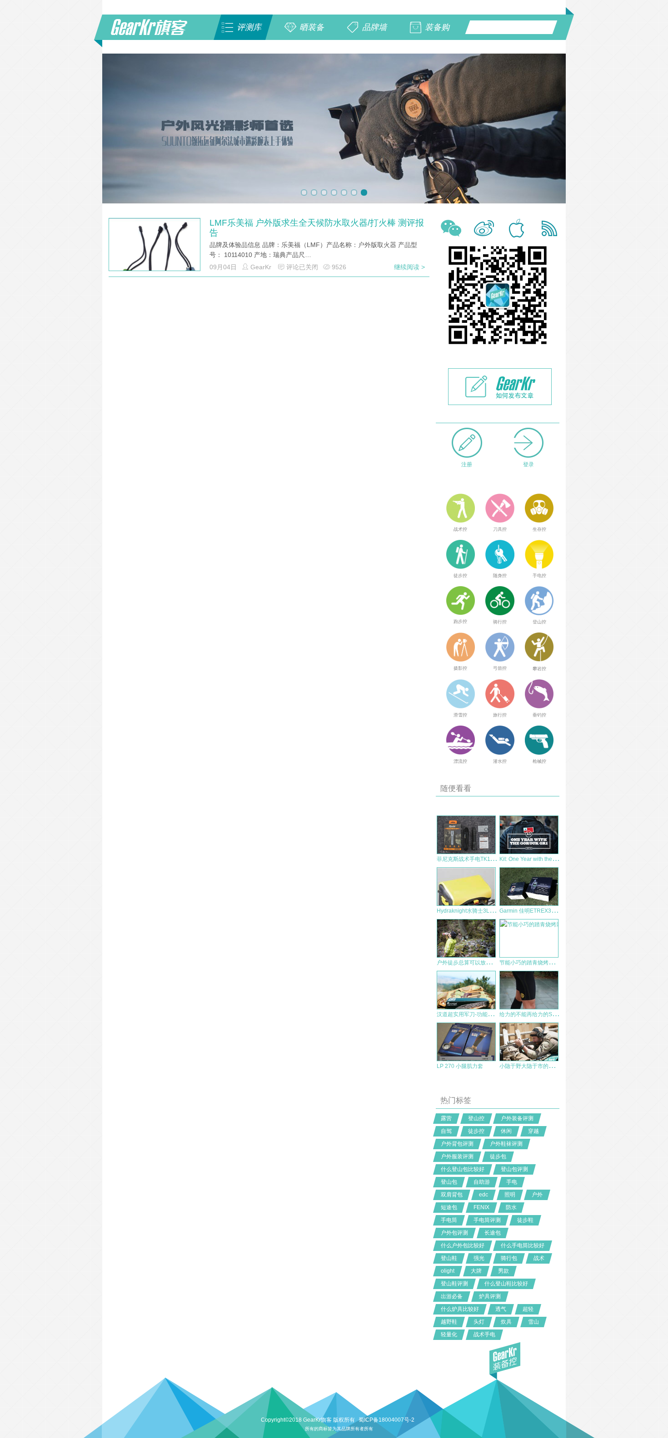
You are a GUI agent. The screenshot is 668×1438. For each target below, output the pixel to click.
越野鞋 (449, 1322)
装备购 (437, 27)
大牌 (476, 1271)
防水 (511, 1207)
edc (483, 1194)
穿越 (533, 1131)
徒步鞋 (525, 1220)
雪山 (533, 1322)
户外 (537, 1194)
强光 (479, 1258)
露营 (446, 1118)
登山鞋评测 (454, 1283)
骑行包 (509, 1258)
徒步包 (498, 1156)
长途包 (492, 1233)
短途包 (449, 1207)
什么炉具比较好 (460, 1309)
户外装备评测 (517, 1118)
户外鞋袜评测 (506, 1144)
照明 (509, 1194)
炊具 (506, 1322)
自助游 (482, 1182)
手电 (511, 1182)
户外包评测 (454, 1233)
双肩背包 (452, 1194)
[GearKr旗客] (155, 32)
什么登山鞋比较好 (506, 1283)
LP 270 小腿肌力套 (460, 1066)
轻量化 (449, 1334)
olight (447, 1271)
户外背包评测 (457, 1144)
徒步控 (476, 1131)
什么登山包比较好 (462, 1169)
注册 (466, 464)
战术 (538, 1258)
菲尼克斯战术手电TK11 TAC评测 (476, 859)
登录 (528, 464)
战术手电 (484, 1334)
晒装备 (311, 27)
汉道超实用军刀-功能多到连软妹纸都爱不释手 (492, 1014)
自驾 (446, 1131)
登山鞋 (449, 1258)
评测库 (249, 27)
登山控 (476, 1118)
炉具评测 (490, 1296)
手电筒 (449, 1220)
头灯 (479, 1322)
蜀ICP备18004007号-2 (386, 1420)
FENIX (481, 1207)
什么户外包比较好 (462, 1245)
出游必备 (452, 1296)
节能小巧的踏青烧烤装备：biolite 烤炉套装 (551, 962)
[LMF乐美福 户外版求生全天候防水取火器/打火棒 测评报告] (154, 263)
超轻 (528, 1309)
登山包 (449, 1182)
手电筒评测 (487, 1220)
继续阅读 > (409, 267)
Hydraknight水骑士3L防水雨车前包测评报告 (490, 911)
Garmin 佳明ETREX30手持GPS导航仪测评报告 (557, 911)
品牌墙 (374, 27)
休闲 (506, 1131)
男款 (503, 1271)
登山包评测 (514, 1169)
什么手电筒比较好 (522, 1245)
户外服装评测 (457, 1156)
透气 (500, 1309)
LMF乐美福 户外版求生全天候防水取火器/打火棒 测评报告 (316, 227)
